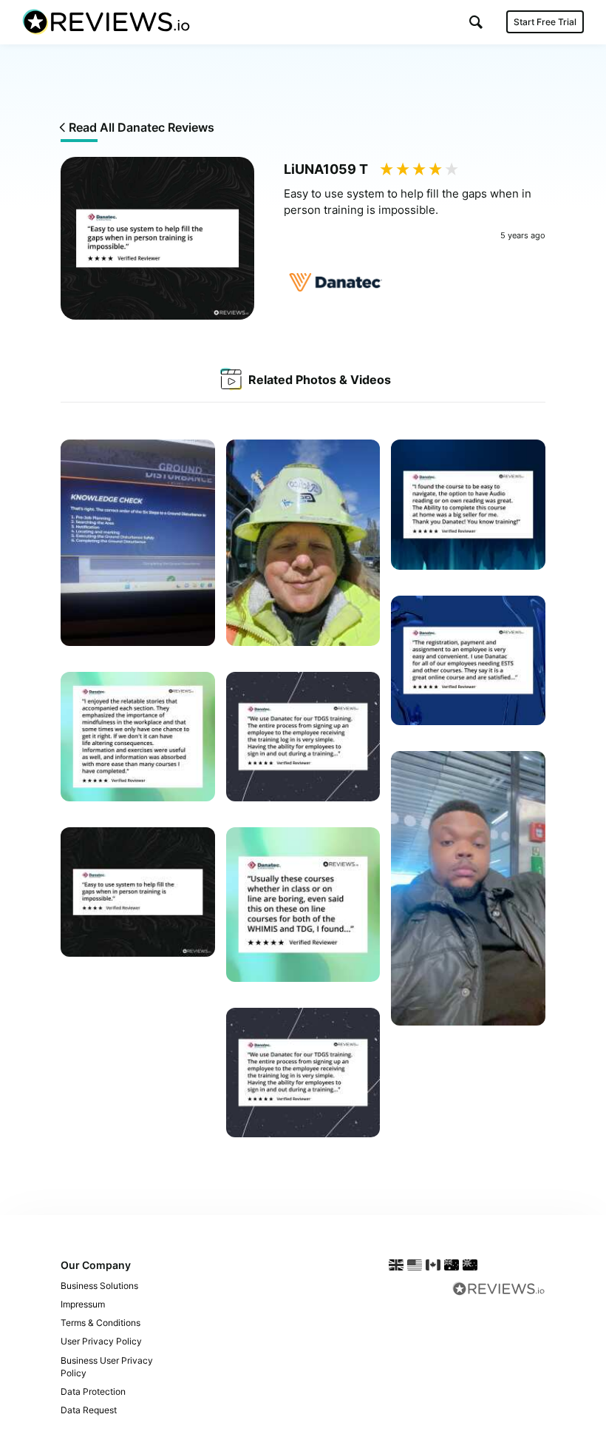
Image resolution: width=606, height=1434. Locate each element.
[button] (476, 22)
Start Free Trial (545, 21)
